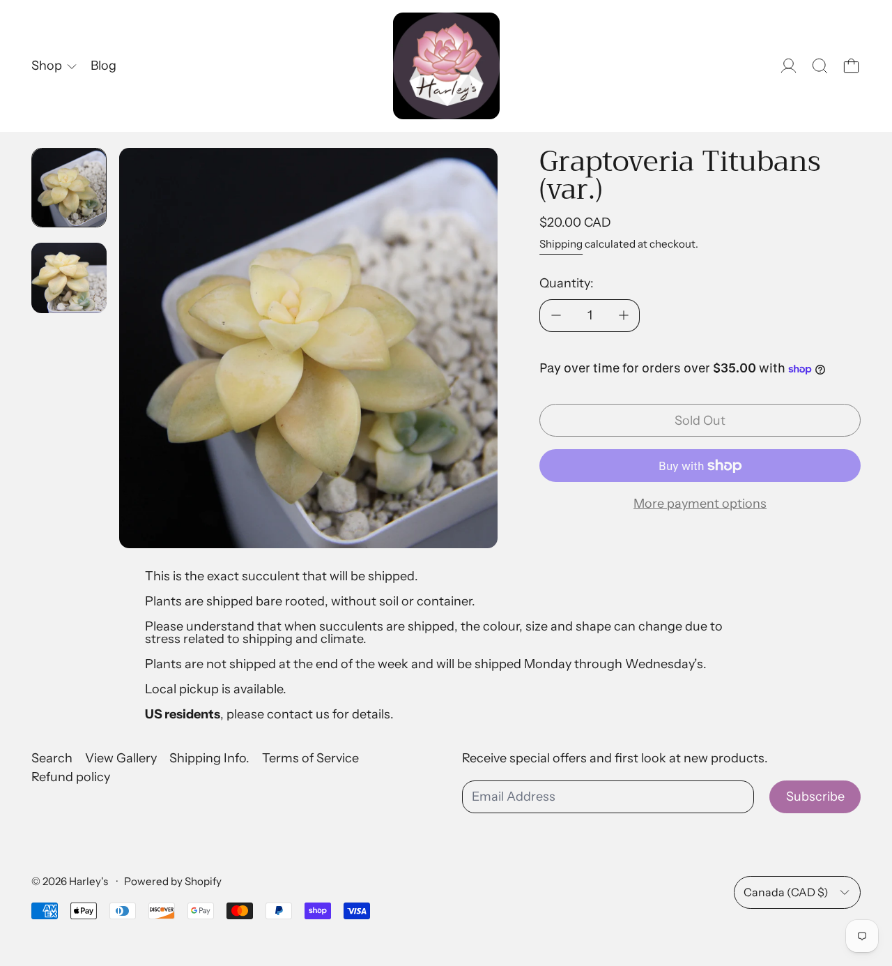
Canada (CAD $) (786, 892)
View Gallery (121, 758)
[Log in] (788, 65)
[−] (555, 315)
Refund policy (70, 777)
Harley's (89, 881)
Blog (103, 65)
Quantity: (566, 283)
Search (51, 758)
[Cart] (851, 65)
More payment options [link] (700, 503)
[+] (624, 315)
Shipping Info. (209, 758)
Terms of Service (310, 758)
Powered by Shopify (173, 881)
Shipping (561, 243)
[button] (819, 65)
